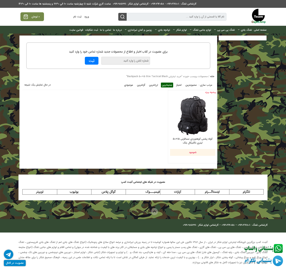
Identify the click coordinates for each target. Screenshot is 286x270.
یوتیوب (74, 191)
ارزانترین (153, 85)
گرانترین (141, 85)
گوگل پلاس (109, 191)
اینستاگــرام (212, 191)
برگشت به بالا (139, 212)
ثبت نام (77, 17)
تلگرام (246, 191)
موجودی (128, 85)
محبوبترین (191, 85)
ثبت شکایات (91, 30)
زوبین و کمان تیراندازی (140, 30)
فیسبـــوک (153, 191)
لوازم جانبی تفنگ (202, 30)
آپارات (177, 191)
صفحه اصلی (260, 30)
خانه (212, 76)
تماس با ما (105, 30)
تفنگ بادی (246, 30)
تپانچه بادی (164, 30)
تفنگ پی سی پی (226, 30)
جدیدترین (167, 85)
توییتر (39, 191)
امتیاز (179, 85)
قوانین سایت (76, 30)
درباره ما (117, 30)
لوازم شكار (181, 30)
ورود (86, 17)
